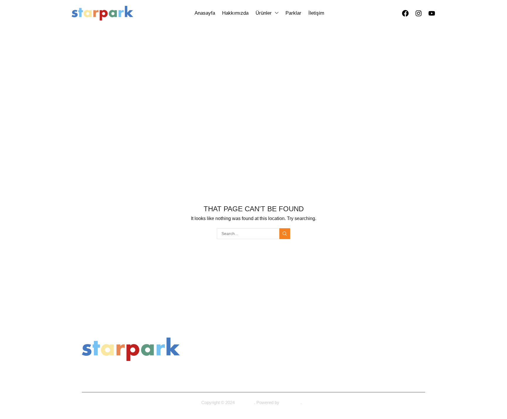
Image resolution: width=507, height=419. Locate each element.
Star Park (245, 402)
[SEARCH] (284, 233)
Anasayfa (240, 65)
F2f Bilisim (290, 402)
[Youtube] (431, 13)
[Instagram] (418, 13)
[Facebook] (405, 13)
